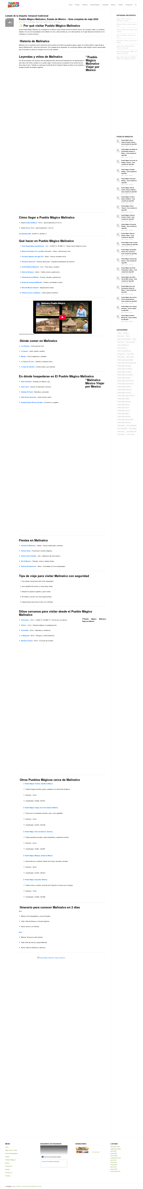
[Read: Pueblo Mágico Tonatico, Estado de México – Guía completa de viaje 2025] (118, 198)
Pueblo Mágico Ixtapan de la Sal (35, 808)
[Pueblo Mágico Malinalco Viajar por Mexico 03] (9, 22)
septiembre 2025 (116, 1149)
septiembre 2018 (116, 1158)
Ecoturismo (126, 333)
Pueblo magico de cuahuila (124, 372)
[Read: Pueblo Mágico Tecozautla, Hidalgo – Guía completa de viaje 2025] (118, 225)
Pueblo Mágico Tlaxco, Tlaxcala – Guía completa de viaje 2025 (129, 208)
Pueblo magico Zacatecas (124, 422)
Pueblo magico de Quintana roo (125, 383)
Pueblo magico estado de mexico (44, 22)
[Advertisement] (127, 98)
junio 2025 (114, 1153)
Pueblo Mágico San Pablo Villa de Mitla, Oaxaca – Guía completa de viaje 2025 (129, 279)
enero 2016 (114, 1169)
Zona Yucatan (130, 434)
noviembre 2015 (115, 1171)
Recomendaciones (132, 425)
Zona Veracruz (121, 434)
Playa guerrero (121, 354)
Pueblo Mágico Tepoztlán (33, 880)
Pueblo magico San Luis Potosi (125, 419)
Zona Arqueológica (122, 428)
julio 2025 (113, 1151)
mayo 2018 (114, 1165)
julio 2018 (113, 1160)
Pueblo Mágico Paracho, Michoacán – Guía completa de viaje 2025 (129, 317)
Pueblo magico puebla (123, 413)
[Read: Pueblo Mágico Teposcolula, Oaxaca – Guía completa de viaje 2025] (118, 260)
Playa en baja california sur (124, 351)
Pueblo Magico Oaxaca (123, 410)
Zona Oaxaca (121, 431)
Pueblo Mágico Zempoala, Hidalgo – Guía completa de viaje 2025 (129, 180)
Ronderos (58, 22)
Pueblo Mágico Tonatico (32, 784)
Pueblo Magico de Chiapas (124, 366)
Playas (7, 1157)
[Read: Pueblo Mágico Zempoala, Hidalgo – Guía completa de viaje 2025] (118, 180)
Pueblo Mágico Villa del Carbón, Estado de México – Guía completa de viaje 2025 (129, 190)
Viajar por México (16, 1186)
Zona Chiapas (132, 428)
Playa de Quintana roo (123, 345)
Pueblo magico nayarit (123, 407)
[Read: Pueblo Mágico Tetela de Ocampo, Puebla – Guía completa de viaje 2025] (118, 216)
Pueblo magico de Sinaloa (124, 386)
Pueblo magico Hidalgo (123, 398)
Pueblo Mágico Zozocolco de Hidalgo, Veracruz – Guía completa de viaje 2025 (129, 162)
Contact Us (8, 1172)
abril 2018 (113, 1167)
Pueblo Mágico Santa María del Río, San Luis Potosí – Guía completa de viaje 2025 (129, 251)
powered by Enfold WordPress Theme (32, 1186)
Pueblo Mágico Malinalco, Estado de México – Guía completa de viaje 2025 (58, 19)
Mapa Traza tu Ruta (11, 1150)
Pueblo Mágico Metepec (32, 856)
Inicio (6, 1147)
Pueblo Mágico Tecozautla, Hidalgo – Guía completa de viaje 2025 (129, 226)
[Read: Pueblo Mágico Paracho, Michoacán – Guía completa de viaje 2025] (118, 317)
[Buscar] (136, 4)
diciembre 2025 (115, 1147)
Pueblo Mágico (31, 22)
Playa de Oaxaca (130, 342)
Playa (134, 339)
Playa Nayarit (121, 357)
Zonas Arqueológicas (11, 1153)
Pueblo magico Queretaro (124, 416)
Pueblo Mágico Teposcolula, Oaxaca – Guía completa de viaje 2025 (129, 261)
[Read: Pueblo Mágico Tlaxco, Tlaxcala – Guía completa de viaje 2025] (118, 207)
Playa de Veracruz (122, 348)
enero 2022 (114, 1156)
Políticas (8, 1176)
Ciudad (119, 333)
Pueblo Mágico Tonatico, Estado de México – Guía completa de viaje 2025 (128, 199)
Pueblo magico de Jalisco (124, 378)
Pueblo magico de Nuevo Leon (125, 380)
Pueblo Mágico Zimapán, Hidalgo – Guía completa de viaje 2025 (129, 171)
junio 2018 (114, 1162)
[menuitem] (70, 4)
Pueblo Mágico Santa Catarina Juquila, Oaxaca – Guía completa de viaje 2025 (129, 142)
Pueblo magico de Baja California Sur (127, 363)
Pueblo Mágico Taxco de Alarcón (35, 832)
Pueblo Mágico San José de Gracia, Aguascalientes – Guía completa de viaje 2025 (129, 299)
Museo (128, 336)
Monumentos (121, 336)
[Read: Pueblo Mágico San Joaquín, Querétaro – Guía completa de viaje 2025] (118, 308)
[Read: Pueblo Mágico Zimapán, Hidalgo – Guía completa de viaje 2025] (118, 171)
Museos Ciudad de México (124, 339)
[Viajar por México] (13, 4)
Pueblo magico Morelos (123, 404)
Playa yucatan (130, 357)
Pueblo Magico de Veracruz (124, 389)
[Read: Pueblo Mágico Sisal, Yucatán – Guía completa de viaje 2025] (118, 244)
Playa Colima (121, 342)
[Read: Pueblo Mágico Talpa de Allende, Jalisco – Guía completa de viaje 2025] (118, 235)
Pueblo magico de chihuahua (125, 369)
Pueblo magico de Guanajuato (125, 374)
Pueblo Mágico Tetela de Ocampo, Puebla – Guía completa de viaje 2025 (128, 217)
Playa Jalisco (130, 354)
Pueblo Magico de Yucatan (124, 392)
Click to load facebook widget (52, 1157)
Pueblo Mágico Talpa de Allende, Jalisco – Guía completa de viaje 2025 (127, 235)
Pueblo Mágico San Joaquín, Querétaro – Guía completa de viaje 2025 (129, 308)
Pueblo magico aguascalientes (125, 360)
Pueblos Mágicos (10, 1160)
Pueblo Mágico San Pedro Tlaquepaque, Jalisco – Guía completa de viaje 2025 (129, 270)
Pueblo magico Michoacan (124, 401)
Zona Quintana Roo (132, 431)
